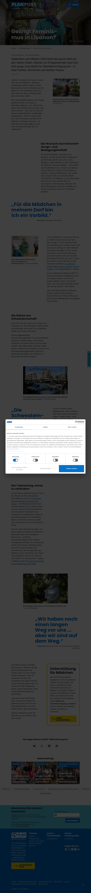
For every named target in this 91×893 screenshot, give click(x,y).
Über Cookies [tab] (72, 427)
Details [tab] (45, 427)
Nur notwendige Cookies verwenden (19, 468)
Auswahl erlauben (45, 468)
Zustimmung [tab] (19, 427)
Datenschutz (11, 451)
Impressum (20, 451)
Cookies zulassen (71, 468)
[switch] (35, 460)
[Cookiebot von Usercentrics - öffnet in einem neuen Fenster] (76, 422)
